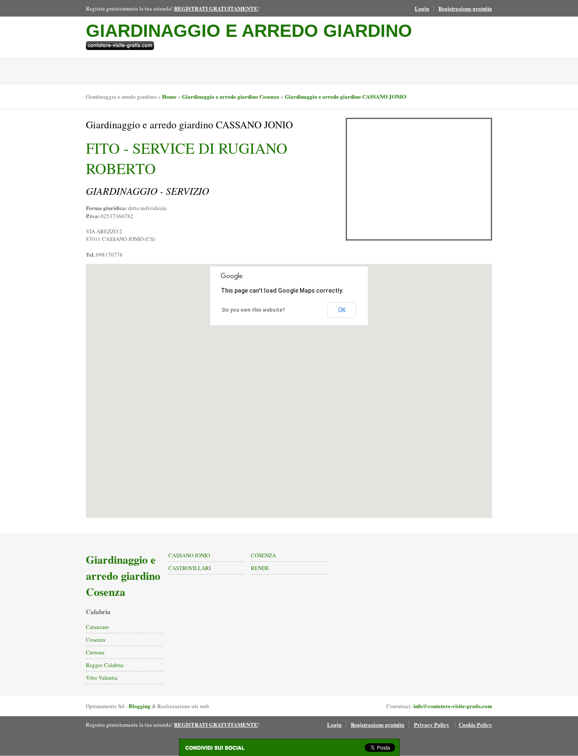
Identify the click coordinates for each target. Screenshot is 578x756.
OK (342, 310)
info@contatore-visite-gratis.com (452, 706)
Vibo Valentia (102, 677)
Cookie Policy (475, 724)
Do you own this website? (253, 310)
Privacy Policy (431, 724)
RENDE (260, 568)
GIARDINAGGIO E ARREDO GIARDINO (249, 31)
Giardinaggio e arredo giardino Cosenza (230, 96)
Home (169, 96)
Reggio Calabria (105, 665)
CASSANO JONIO (189, 555)
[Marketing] (249, 45)
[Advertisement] (419, 179)
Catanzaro (97, 627)
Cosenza (95, 639)
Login (422, 8)
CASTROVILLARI (189, 568)
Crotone (95, 652)
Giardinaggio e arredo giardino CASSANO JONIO (345, 96)
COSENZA (263, 555)
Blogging (140, 706)
